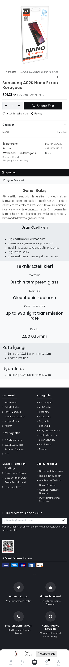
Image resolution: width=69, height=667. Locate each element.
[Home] (10, 661)
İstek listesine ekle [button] (17, 113)
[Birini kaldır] (6, 106)
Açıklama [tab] (10, 172)
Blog (7, 454)
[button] (63, 520)
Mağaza (12, 72)
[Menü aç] (34, 662)
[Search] (22, 661)
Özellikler (8, 125)
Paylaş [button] (38, 113)
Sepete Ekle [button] (45, 106)
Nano (48, 153)
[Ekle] (19, 106)
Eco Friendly (45, 444)
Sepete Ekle (48, 653)
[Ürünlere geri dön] (61, 77)
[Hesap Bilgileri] (58, 661)
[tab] (34, 180)
